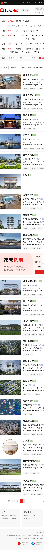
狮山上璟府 (28, 341)
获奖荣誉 (13, 516)
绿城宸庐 (27, 381)
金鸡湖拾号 (28, 401)
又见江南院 (28, 321)
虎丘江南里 (28, 235)
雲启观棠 (27, 301)
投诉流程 (5, 519)
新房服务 (27, 516)
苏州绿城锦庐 (29, 460)
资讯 (28, 2)
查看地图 (35, 119)
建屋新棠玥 (28, 421)
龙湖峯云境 (28, 361)
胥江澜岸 (27, 215)
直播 (34, 2)
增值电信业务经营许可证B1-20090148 (27, 539)
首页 (16, 2)
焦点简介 (5, 516)
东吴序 (26, 440)
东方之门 (27, 135)
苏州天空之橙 (29, 95)
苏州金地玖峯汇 (30, 281)
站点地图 (13, 519)
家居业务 (36, 516)
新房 (22, 2)
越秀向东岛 (28, 155)
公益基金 (27, 519)
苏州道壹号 (28, 75)
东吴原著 (27, 480)
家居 (40, 2)
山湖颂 (26, 175)
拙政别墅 (27, 115)
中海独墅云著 (39, 13)
